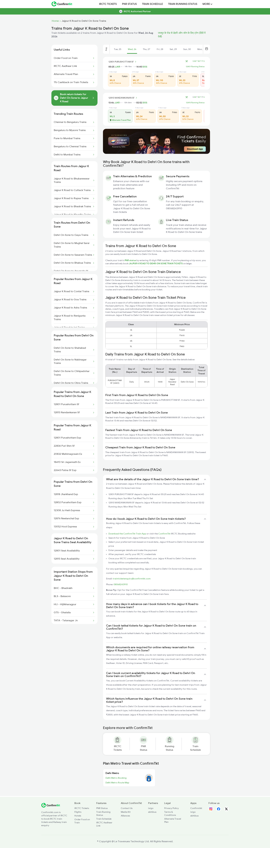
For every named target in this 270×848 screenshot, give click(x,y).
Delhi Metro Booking (116, 778)
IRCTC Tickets (108, 4)
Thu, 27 (146, 49)
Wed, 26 (132, 49)
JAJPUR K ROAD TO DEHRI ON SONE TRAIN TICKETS (156, 263)
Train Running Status (182, 4)
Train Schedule (152, 4)
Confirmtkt (196, 808)
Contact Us (126, 808)
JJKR (117, 66)
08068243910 (121, 584)
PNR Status (129, 4)
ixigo (150, 808)
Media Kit (126, 812)
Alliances (125, 815)
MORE (206, 4)
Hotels (77, 815)
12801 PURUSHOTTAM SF (121, 61)
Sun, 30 (187, 49)
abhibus (152, 812)
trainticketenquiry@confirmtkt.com (132, 578)
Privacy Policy (171, 808)
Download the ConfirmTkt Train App (127, 533)
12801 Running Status (195, 66)
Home (55, 21)
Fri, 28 (160, 49)
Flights (77, 812)
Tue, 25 (117, 49)
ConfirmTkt (164, 533)
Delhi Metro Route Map (117, 782)
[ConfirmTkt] (50, 807)
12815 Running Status (195, 103)
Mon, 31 (201, 49)
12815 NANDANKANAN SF (121, 98)
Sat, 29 (173, 49)
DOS (144, 66)
